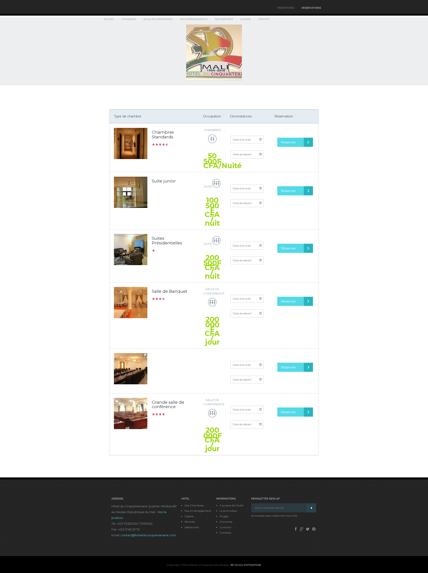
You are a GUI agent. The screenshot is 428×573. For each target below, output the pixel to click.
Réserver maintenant (291, 143)
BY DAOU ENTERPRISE (246, 565)
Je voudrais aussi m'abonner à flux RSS (274, 515)
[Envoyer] (311, 507)
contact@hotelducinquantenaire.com (148, 535)
